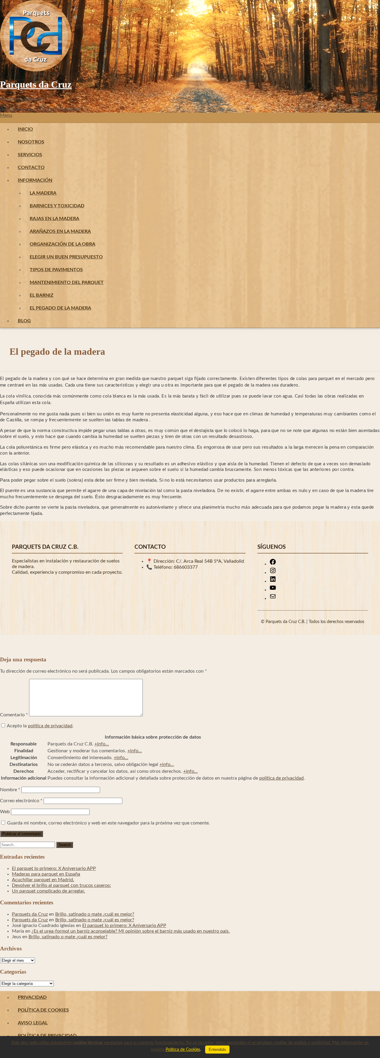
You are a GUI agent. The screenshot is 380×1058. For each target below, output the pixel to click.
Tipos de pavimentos (56, 269)
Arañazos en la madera (60, 231)
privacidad (32, 997)
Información (35, 180)
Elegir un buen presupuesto (66, 257)
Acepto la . (40, 725)
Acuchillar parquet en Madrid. (43, 879)
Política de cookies (43, 1010)
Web (5, 811)
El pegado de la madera (60, 308)
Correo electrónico (21, 800)
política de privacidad (50, 725)
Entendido (217, 1049)
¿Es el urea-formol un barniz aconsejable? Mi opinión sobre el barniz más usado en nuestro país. (130, 931)
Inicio (25, 129)
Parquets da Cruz (36, 84)
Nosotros (31, 142)
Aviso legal (33, 1023)
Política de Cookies (183, 1050)
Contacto (31, 167)
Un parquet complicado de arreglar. (48, 891)
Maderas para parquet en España (46, 874)
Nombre (10, 789)
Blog (24, 320)
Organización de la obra (62, 244)
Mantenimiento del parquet (67, 282)
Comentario (14, 714)
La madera (43, 193)
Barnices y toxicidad (57, 206)
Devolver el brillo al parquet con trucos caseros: (61, 885)
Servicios (30, 154)
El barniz (41, 295)
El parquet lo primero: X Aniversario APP (54, 868)
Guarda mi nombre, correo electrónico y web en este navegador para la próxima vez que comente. (108, 823)
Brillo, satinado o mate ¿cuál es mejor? (94, 914)
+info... (101, 744)
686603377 (186, 567)
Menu (6, 115)
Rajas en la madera (54, 218)
